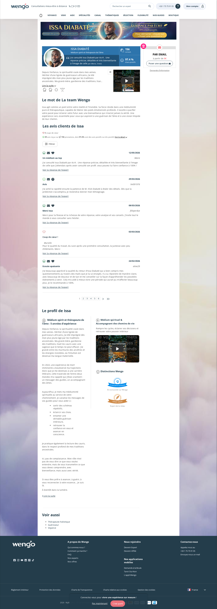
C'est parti (118, 603)
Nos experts (73, 558)
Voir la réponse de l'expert (55, 170)
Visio (63, 15)
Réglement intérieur (19, 589)
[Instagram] (18, 560)
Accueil (41, 16)
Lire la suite (48, 85)
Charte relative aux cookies (115, 589)
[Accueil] (20, 6)
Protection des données (49, 589)
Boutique (174, 15)
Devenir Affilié (130, 551)
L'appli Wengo (130, 575)
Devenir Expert (130, 547)
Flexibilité (143, 15)
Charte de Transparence (81, 589)
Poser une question (159, 63)
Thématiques (112, 15)
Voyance (52, 15)
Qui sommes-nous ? (76, 547)
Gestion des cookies (146, 589)
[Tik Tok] (33, 560)
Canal (97, 15)
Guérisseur (53, 524)
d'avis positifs (130, 61)
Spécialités (84, 15)
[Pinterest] (29, 560)
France (195, 589)
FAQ (69, 554)
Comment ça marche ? (77, 551)
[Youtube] (22, 560)
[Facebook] (14, 560)
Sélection (128, 15)
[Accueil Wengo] (24, 544)
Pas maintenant (99, 603)
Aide (72, 15)
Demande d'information (159, 70)
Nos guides (158, 15)
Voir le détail (120, 137)
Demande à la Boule (132, 568)
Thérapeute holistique (59, 521)
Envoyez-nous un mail (190, 554)
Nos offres (72, 561)
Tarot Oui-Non (130, 571)
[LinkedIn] (26, 560)
